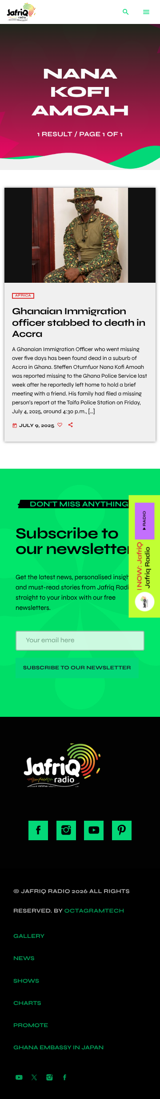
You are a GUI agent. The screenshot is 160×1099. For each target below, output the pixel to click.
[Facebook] (65, 1078)
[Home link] (28, 12)
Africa (23, 296)
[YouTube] (19, 1078)
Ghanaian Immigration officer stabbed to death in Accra (78, 322)
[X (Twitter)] (34, 1078)
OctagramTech (94, 910)
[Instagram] (49, 1078)
